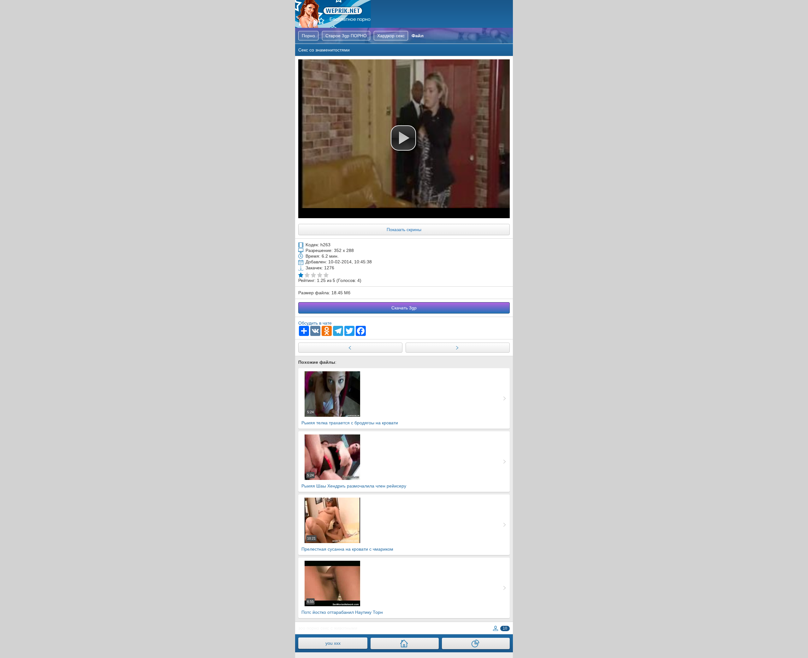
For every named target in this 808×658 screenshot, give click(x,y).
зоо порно (308, 628)
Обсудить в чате (315, 323)
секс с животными (338, 628)
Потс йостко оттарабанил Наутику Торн (342, 607)
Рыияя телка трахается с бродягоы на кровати (349, 417)
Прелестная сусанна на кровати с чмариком (347, 544)
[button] (403, 138)
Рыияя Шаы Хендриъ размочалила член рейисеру (353, 480)
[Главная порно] (404, 643)
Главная (333, 14)
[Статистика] (476, 643)
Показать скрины (404, 229)
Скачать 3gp (404, 307)
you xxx (333, 643)
